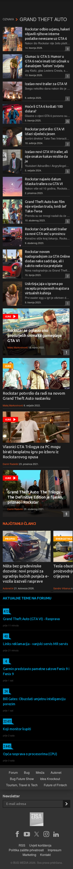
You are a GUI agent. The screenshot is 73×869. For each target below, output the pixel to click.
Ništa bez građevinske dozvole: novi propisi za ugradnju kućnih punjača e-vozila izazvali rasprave (26, 573)
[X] (36, 834)
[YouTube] (27, 834)
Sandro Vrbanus (62, 588)
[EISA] (36, 819)
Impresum (54, 850)
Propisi (10, 538)
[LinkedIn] (56, 834)
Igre (8, 316)
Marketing (29, 854)
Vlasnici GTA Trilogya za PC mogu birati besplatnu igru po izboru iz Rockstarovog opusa (31, 451)
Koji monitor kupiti (17, 729)
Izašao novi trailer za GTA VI (46, 84)
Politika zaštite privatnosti (26, 850)
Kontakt (45, 854)
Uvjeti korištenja (40, 845)
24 (5, 691)
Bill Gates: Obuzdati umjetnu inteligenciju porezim (34, 701)
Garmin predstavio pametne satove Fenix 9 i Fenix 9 (36, 671)
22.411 (7, 721)
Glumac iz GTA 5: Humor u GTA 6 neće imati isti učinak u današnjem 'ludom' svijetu (47, 61)
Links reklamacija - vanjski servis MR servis (35, 644)
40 (5, 636)
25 (67, 121)
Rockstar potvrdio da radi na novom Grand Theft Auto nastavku (34, 396)
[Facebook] (17, 834)
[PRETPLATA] (66, 803)
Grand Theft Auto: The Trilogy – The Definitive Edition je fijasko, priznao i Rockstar (35, 497)
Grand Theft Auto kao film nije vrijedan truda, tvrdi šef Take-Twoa (45, 206)
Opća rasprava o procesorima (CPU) (30, 754)
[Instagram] (46, 834)
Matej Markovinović (17, 347)
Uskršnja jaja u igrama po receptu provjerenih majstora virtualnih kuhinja (47, 288)
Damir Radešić (10, 464)
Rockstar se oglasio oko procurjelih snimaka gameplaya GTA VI (34, 335)
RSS (22, 845)
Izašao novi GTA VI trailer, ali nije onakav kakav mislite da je (46, 156)
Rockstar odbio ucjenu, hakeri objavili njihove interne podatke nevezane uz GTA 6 (47, 33)
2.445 (7, 746)
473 (5, 611)
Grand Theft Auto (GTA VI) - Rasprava (31, 619)
